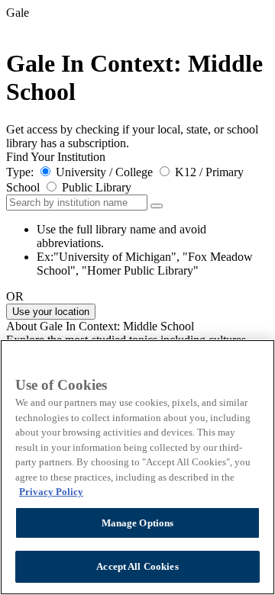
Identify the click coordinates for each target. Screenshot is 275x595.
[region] (137, 467)
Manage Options (138, 523)
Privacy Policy (51, 491)
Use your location (50, 311)
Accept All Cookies (137, 566)
